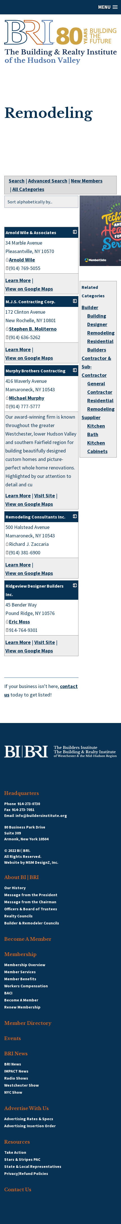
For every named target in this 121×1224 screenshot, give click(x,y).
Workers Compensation (26, 985)
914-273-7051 (23, 809)
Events (12, 1038)
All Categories (28, 189)
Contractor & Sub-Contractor (96, 366)
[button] (60, 7)
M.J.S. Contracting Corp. (30, 301)
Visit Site (44, 495)
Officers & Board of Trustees (30, 908)
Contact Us (17, 1189)
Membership (20, 954)
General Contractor (99, 387)
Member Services (20, 971)
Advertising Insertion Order (30, 1125)
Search (16, 180)
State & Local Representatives (32, 1166)
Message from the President (30, 894)
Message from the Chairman (30, 901)
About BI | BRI (21, 877)
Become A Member (27, 939)
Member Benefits (20, 978)
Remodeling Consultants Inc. (35, 517)
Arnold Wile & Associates (31, 232)
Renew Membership (22, 1007)
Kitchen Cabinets (97, 447)
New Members (86, 180)
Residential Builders (100, 345)
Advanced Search (47, 180)
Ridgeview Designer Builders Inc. (35, 590)
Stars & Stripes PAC (22, 1159)
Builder (90, 307)
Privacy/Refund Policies (26, 1173)
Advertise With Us (26, 1108)
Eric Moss (19, 621)
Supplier (91, 417)
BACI (8, 993)
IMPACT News (16, 1071)
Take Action (15, 1152)
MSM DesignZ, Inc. (42, 862)
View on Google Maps (29, 288)
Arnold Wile (22, 259)
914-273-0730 (28, 803)
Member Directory (27, 1023)
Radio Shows (16, 1078)
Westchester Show (21, 1085)
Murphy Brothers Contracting (36, 370)
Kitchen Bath (96, 430)
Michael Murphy (26, 398)
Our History (15, 887)
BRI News (16, 1053)
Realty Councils (18, 915)
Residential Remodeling (101, 404)
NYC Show (13, 1092)
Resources (17, 1142)
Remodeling (101, 332)
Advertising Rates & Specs (28, 1118)
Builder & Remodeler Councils (31, 923)
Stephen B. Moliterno (33, 329)
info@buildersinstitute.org (41, 815)
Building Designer (97, 320)
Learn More (18, 280)
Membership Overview (24, 964)
